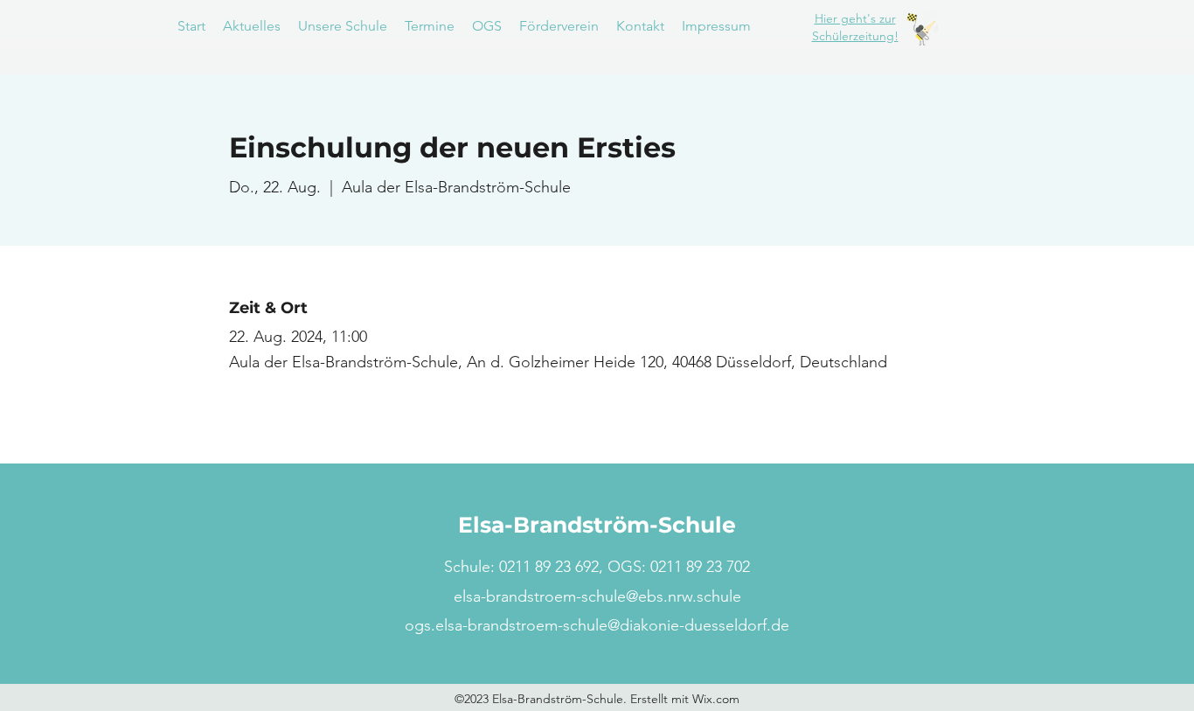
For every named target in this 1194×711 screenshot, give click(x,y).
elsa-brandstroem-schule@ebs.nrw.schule (597, 596)
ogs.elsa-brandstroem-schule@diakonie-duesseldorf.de (597, 625)
